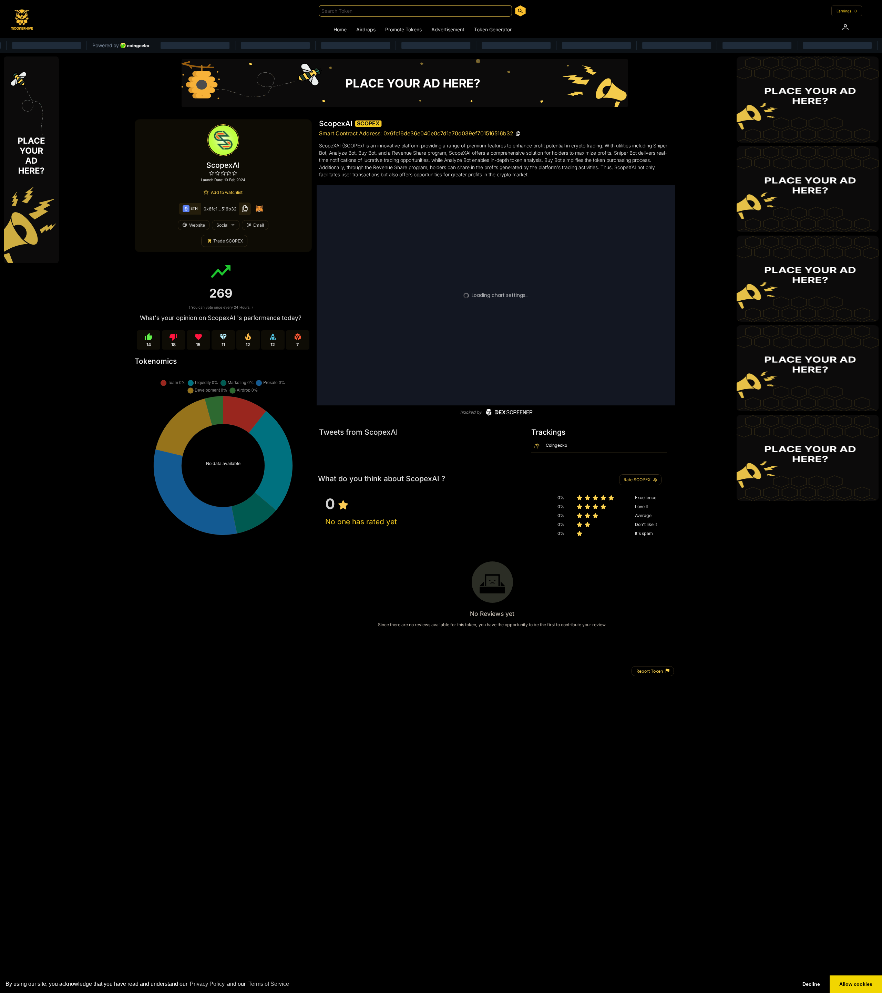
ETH (193, 208)
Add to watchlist (227, 192)
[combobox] (415, 11)
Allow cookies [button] (855, 984)
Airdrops (366, 29)
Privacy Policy (207, 984)
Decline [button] (811, 984)
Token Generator (493, 29)
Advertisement (447, 29)
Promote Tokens (403, 29)
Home (340, 29)
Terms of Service (268, 984)
